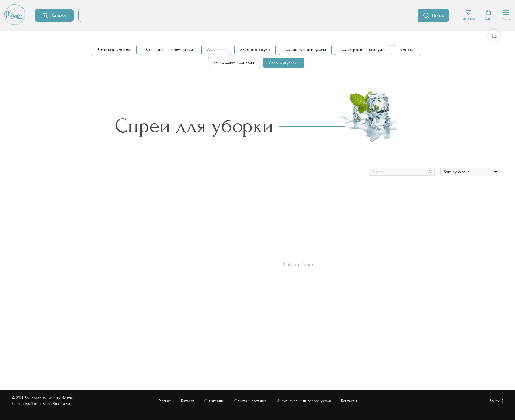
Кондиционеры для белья (234, 63)
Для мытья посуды (255, 50)
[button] (468, 15)
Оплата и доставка (250, 401)
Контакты (349, 401)
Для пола (407, 50)
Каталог (187, 401)
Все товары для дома (114, 50)
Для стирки (216, 50)
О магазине (214, 401)
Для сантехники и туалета (305, 50)
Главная (164, 401)
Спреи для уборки (283, 63)
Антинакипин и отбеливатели (169, 50)
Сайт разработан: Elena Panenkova (41, 403)
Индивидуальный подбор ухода (304, 401)
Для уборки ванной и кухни (362, 50)
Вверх (495, 401)
